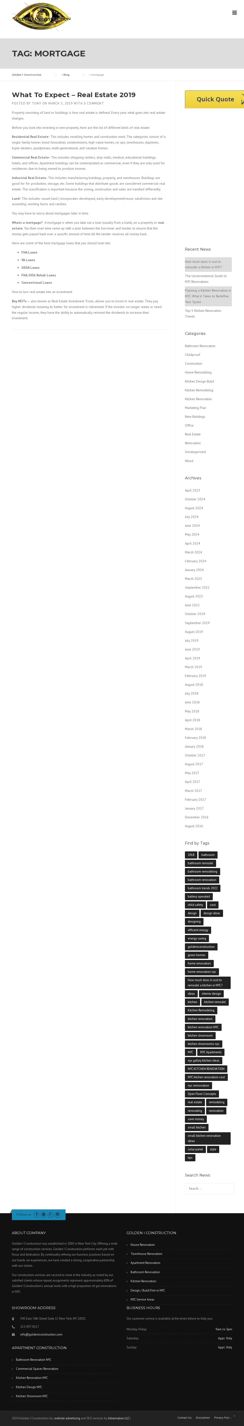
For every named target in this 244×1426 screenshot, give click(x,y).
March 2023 (193, 578)
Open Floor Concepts (202, 1094)
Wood (189, 461)
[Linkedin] (43, 1214)
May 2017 (192, 773)
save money (196, 1119)
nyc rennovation (198, 1085)
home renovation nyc (202, 972)
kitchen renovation (200, 1019)
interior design (211, 994)
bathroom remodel (200, 863)
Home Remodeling (198, 372)
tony (36, 103)
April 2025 (192, 490)
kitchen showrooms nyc (203, 1044)
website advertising (67, 1418)
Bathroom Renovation (200, 346)
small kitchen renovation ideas (204, 1138)
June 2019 (192, 649)
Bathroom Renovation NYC (33, 1360)
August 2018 (194, 684)
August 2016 (194, 826)
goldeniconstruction (201, 947)
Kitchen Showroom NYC (32, 1396)
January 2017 (194, 808)
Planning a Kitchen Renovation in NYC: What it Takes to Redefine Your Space (208, 296)
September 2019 (197, 623)
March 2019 (193, 667)
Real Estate (193, 434)
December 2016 (196, 817)
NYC (190, 1052)
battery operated (199, 896)
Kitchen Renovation (198, 399)
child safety (195, 905)
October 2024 (195, 499)
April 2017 (192, 782)
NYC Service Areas (142, 1299)
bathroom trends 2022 (203, 888)
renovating (195, 1111)
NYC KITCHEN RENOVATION (206, 1069)
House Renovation (143, 1245)
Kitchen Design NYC (29, 1387)
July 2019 (191, 640)
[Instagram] (57, 1214)
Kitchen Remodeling (199, 390)
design (192, 913)
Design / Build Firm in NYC (148, 1290)
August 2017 (194, 764)
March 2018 (193, 729)
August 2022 (194, 596)
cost (213, 905)
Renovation (193, 443)
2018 (191, 855)
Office (189, 425)
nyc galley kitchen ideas (203, 1060)
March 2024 (193, 552)
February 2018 (195, 737)
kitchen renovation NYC (203, 1027)
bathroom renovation (202, 880)
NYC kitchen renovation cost (206, 1077)
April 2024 (192, 543)
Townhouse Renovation (146, 1254)
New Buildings (195, 416)
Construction (193, 363)
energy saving (197, 938)
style (213, 1149)
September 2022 (197, 587)
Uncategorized (195, 452)
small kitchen (197, 1127)
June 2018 (192, 702)
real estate (195, 1102)
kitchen (192, 1002)
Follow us (23, 1214)
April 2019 (192, 658)
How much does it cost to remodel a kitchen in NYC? (205, 982)
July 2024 (191, 517)
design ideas (211, 913)
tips (190, 1158)
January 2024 (194, 570)
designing (194, 921)
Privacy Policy (223, 1417)
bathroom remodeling (202, 872)
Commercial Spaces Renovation (37, 1369)
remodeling (216, 1102)
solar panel (195, 1149)
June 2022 (192, 605)
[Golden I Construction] (41, 16)
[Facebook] (36, 1214)
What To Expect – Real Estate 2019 (74, 95)
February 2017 (195, 799)
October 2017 (195, 755)
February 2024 (195, 561)
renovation (216, 1111)
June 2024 (192, 525)
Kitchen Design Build (199, 381)
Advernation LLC (118, 1418)
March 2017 (193, 791)
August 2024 (194, 508)
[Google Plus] (50, 1214)
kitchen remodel (215, 1002)
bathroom (208, 855)
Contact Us (185, 1417)
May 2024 (192, 534)
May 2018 (192, 711)
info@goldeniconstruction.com (41, 1334)
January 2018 (194, 746)
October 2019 (195, 614)
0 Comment (94, 103)
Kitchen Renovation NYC (32, 1378)
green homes (196, 955)
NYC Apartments (211, 1052)
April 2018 (192, 720)
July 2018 (191, 693)
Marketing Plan (195, 408)
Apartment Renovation (145, 1263)
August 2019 (194, 632)
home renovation (199, 963)
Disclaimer (203, 1417)
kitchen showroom (200, 1035)
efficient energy (198, 930)
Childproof (192, 355)
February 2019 (195, 676)
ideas (191, 994)
